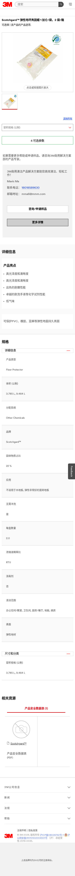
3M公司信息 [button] (12, 787)
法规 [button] (7, 808)
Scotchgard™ (18, 743)
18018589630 (31, 187)
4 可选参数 (37, 141)
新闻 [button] (7, 797)
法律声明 (21, 830)
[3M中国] (7, 4)
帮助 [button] (7, 818)
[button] (9, 102)
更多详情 (37, 222)
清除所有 (67, 119)
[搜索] (61, 4)
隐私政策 (33, 830)
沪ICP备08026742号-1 (52, 835)
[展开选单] (70, 4)
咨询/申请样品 (38, 209)
